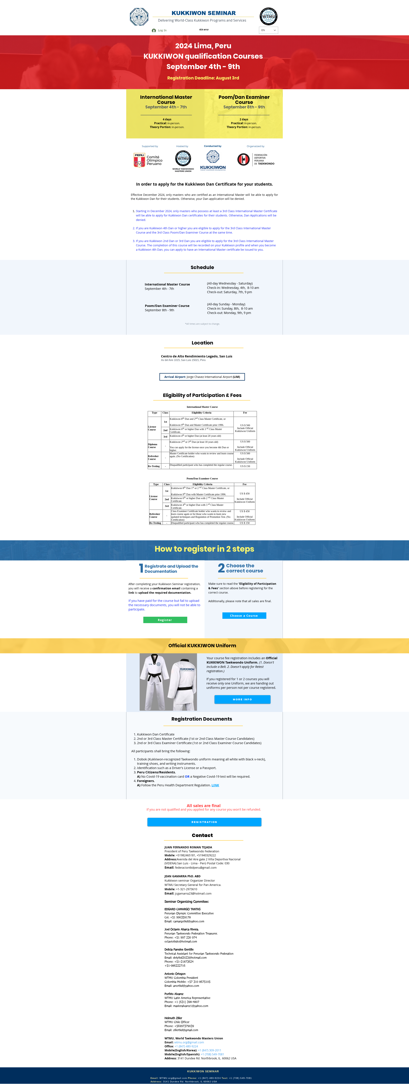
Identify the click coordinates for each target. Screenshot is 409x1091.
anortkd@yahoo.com (186, 986)
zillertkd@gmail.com (185, 1030)
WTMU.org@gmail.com (173, 1078)
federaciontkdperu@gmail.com (196, 867)
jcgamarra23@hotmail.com (193, 893)
